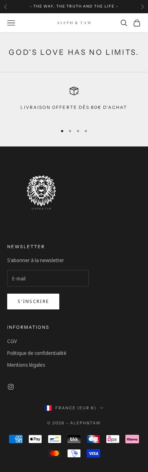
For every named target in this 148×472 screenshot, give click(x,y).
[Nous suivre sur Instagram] (10, 386)
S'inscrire (33, 301)
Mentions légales (26, 364)
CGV (12, 341)
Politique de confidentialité (36, 353)
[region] (74, 103)
